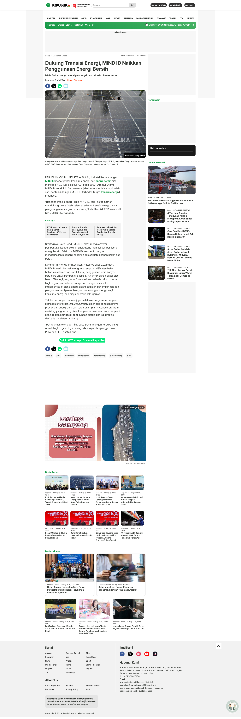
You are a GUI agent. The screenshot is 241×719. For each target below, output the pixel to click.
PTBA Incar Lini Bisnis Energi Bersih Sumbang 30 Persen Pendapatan (57, 231)
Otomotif (89, 25)
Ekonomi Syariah (68, 18)
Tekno (68, 665)
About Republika (52, 685)
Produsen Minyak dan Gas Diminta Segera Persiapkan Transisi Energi (107, 231)
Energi (61, 25)
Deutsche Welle (158, 5)
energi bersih (103, 181)
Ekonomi (56, 56)
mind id (49, 356)
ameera (51, 18)
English (89, 668)
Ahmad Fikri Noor (74, 80)
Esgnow (48, 668)
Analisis (69, 661)
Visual (68, 668)
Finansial (51, 25)
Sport (88, 661)
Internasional (50, 665)
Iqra (67, 657)
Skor (88, 653)
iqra (108, 18)
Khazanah (49, 657)
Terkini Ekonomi (156, 162)
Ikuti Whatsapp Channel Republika (84, 340)
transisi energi (109, 192)
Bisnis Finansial (144, 18)
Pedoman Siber (93, 685)
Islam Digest (91, 657)
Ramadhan (70, 672)
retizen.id (189, 5)
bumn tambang (116, 356)
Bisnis (69, 25)
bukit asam (69, 356)
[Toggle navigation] (48, 5)
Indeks (190, 18)
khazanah (96, 18)
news (117, 18)
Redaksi (69, 685)
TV (181, 18)
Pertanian (78, 25)
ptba (58, 356)
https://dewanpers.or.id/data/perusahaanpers (67, 704)
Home (47, 56)
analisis (128, 18)
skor (83, 18)
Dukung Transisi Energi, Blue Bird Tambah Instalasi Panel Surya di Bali (80, 231)
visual (173, 18)
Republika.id (175, 5)
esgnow (161, 18)
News (47, 661)
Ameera (48, 653)
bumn (129, 356)
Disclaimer (49, 689)
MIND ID (50, 181)
